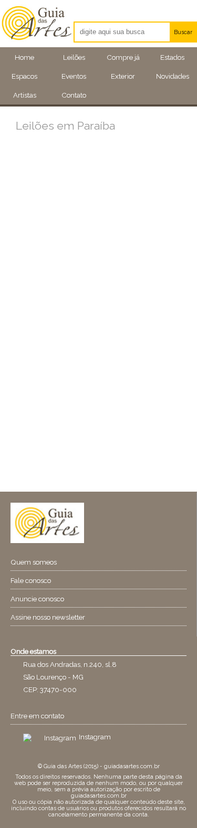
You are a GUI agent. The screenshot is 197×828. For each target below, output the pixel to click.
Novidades (172, 76)
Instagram (95, 737)
